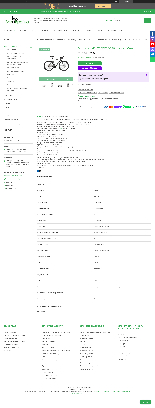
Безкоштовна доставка (85, 89)
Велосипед (41, 116)
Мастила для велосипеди (51, 354)
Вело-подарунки (13, 68)
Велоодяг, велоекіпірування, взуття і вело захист (17, 63)
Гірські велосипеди (11, 332)
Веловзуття (122, 359)
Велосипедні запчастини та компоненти (17, 58)
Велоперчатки (123, 341)
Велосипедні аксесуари (15, 53)
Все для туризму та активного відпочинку (18, 89)
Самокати (10, 81)
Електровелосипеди (11, 347)
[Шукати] (147, 20)
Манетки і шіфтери (86, 369)
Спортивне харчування (15, 71)
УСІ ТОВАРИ (8, 30)
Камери (82, 344)
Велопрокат (34, 30)
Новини (7, 103)
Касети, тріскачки (86, 357)
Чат (147, 402)
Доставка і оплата (60, 30)
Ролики (9, 85)
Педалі (82, 341)
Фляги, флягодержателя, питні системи (56, 351)
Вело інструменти (48, 341)
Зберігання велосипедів (114, 30)
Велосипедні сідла (86, 354)
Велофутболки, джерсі (126, 353)
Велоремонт (46, 30)
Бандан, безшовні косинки (127, 337)
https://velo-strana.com (14, 175)
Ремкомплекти (47, 372)
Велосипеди (60, 40)
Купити (89, 63)
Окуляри (121, 334)
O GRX (60, 128)
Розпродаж (22, 30)
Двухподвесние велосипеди (14, 341)
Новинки (88, 30)
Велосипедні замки (49, 378)
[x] (40, 172)
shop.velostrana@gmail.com (16, 179)
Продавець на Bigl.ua (77, 389)
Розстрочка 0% (76, 30)
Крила (44, 363)
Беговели (10, 74)
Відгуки (6, 116)
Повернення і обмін (11, 120)
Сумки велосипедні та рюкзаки (53, 335)
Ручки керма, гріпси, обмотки (90, 360)
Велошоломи (122, 347)
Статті (6, 107)
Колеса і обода (85, 363)
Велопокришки (85, 347)
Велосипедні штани (125, 356)
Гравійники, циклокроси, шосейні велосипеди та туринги (89, 40)
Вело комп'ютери (48, 347)
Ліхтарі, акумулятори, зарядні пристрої (56, 332)
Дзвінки (45, 344)
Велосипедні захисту (49, 360)
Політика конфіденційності (121, 392)
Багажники (46, 338)
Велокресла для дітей (50, 375)
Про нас (7, 111)
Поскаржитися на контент (102, 392)
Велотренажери (13, 78)
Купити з (86, 68)
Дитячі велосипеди (11, 344)
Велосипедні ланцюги (87, 338)
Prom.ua (89, 387)
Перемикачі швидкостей (89, 366)
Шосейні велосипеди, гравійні (15, 335)
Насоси (44, 357)
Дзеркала (45, 369)
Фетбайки (8, 351)
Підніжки (45, 366)
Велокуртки (122, 350)
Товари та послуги (47, 40)
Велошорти (122, 344)
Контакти (98, 30)
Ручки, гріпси (84, 335)
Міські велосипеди (11, 338)
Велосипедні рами (86, 351)
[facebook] (38, 172)
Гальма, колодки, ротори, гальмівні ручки (95, 332)
